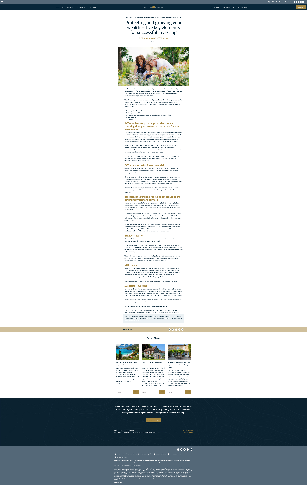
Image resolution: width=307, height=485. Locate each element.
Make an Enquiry (154, 420)
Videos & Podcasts (228, 7)
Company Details (132, 454)
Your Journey (60, 7)
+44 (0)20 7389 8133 (271, 2)
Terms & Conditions (122, 457)
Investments (151, 38)
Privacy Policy (120, 454)
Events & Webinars (243, 7)
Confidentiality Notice (175, 454)
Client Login (288, 2)
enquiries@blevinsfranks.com (122, 465)
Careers (281, 2)
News (127, 17)
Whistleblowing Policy (146, 454)
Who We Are (69, 7)
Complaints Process (160, 454)
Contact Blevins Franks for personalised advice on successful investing (145, 306)
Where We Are (81, 7)
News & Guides (215, 7)
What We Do (92, 7)
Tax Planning (143, 38)
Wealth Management (161, 38)
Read (136, 392)
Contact (301, 7)
